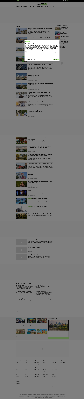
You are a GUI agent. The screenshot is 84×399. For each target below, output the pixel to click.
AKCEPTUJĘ (55, 59)
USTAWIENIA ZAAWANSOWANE (31, 59)
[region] (41, 50)
